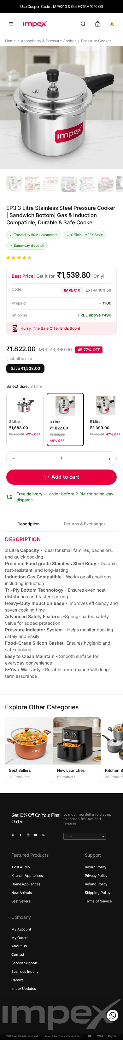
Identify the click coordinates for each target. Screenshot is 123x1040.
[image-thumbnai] (14, 184)
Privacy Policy (96, 875)
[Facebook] (20, 834)
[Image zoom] (61, 107)
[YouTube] (35, 834)
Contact (17, 954)
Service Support (24, 963)
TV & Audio (20, 867)
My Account (21, 929)
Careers (17, 980)
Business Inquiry (24, 971)
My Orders (19, 938)
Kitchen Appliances (27, 875)
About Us (19, 946)
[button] (19, 257)
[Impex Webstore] (35, 24)
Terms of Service (98, 901)
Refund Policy (96, 884)
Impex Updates (23, 988)
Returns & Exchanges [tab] (85, 523)
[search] (83, 24)
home (10, 40)
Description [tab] (28, 523)
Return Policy (96, 867)
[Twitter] (13, 834)
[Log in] (112, 24)
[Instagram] (28, 834)
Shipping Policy (97, 892)
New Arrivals (21, 892)
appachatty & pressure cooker (48, 40)
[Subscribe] (103, 836)
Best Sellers (20, 901)
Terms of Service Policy (69, 1036)
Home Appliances (25, 884)
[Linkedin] (43, 834)
